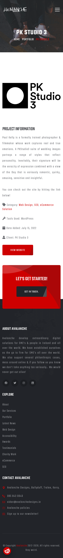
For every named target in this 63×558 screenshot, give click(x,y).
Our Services (9, 411)
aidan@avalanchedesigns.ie (24, 502)
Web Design (26, 205)
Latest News (9, 423)
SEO (36, 205)
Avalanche (21, 546)
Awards (6, 442)
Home (17, 39)
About (5, 404)
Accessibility (9, 436)
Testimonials (9, 448)
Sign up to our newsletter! (23, 514)
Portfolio (28, 39)
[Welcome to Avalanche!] (15, 9)
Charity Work (9, 454)
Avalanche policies (18, 508)
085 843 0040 (15, 496)
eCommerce (8, 460)
